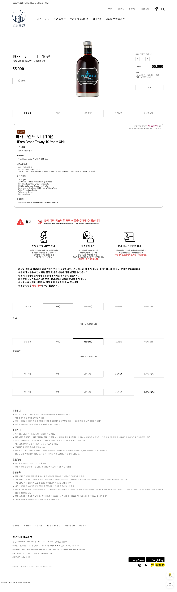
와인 (39, 19)
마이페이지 (144, 9)
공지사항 (15, 526)
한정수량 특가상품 (79, 19)
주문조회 (132, 9)
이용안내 (27, 526)
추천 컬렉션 (60, 19)
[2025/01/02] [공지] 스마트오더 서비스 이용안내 (30, 3)
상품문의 (88, 113)
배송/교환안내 (149, 113)
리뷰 (58, 113)
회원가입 (120, 9)
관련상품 (118, 113)
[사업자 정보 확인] (79, 549)
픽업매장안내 (69, 526)
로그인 (110, 9)
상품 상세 (27, 113)
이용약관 (38, 526)
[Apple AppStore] (136, 562)
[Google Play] (155, 562)
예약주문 (97, 19)
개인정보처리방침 (53, 526)
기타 (47, 19)
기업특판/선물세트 (115, 19)
